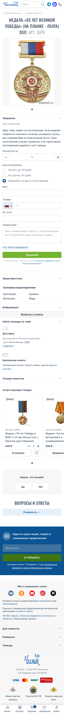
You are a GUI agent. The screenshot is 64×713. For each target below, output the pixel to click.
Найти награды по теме (17, 321)
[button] (30, 4)
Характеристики (12, 278)
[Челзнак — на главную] (11, 4)
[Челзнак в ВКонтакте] (11, 594)
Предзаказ (9, 118)
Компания (9, 637)
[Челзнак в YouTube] (32, 594)
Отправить (32, 557)
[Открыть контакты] (60, 4)
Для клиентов (11, 628)
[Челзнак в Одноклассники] (21, 594)
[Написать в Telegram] (49, 4)
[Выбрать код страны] (8, 205)
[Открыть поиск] (42, 4)
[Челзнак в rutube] (53, 594)
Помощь (8, 645)
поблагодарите (10, 603)
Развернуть (30, 512)
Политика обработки (30, 615)
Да (23, 486)
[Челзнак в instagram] (42, 594)
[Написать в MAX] (54, 4)
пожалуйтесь (45, 601)
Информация (10, 307)
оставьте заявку (24, 611)
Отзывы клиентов (13, 378)
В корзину (18, 452)
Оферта (15, 615)
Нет (41, 486)
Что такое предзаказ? (15, 247)
